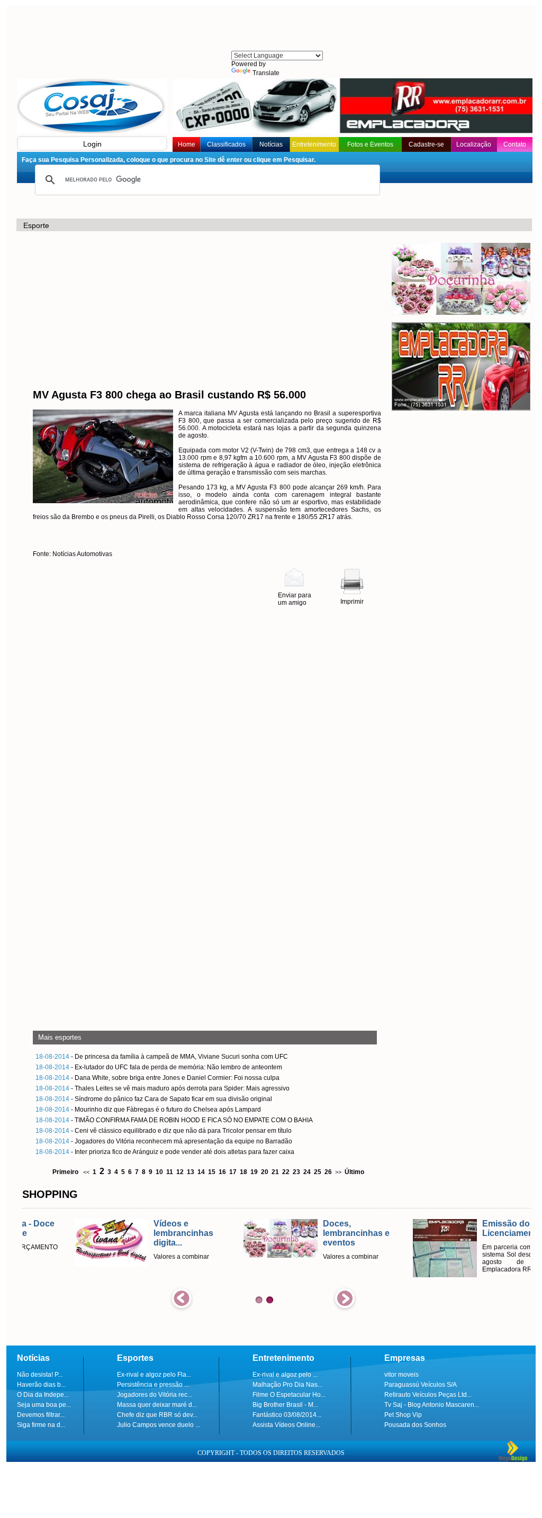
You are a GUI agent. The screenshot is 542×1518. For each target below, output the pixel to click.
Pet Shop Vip (403, 1415)
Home (186, 144)
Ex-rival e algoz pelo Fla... (154, 1374)
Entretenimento (314, 144)
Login (92, 144)
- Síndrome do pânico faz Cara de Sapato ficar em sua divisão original (153, 1099)
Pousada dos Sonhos (415, 1425)
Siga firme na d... (41, 1425)
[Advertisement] (276, 29)
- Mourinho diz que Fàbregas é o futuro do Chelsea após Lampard (148, 1109)
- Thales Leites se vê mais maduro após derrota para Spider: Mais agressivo (162, 1088)
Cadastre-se (426, 144)
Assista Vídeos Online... (286, 1425)
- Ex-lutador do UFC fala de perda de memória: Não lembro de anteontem (158, 1067)
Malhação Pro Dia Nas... (287, 1384)
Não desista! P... (39, 1374)
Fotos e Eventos (370, 144)
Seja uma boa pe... (44, 1404)
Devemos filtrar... (41, 1415)
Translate (265, 73)
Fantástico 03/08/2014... (286, 1415)
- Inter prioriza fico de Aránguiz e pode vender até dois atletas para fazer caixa (164, 1152)
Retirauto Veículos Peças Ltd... (428, 1394)
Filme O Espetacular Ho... (289, 1394)
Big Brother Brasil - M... (285, 1404)
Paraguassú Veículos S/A (420, 1384)
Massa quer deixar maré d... (157, 1404)
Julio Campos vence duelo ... (158, 1425)
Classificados (226, 144)
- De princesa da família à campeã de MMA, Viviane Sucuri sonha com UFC (161, 1056)
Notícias (271, 144)
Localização (473, 144)
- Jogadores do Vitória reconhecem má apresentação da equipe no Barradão (163, 1141)
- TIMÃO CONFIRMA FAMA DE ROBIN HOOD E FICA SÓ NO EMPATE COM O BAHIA (174, 1120)
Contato (514, 144)
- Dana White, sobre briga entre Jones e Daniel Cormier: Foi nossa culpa (157, 1077)
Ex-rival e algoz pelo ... (285, 1374)
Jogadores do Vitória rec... (154, 1394)
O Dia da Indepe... (43, 1394)
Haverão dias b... (41, 1384)
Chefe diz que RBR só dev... (157, 1415)
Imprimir (352, 601)
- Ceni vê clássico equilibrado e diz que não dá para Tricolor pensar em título (163, 1130)
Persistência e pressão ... (153, 1384)
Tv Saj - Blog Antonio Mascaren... (431, 1404)
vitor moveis (401, 1374)
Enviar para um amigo (294, 599)
